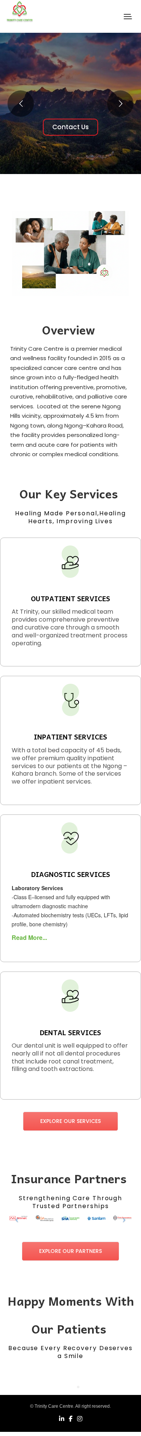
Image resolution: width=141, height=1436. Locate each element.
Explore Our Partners (70, 1251)
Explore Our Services (70, 1121)
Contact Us (70, 126)
